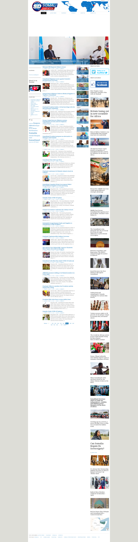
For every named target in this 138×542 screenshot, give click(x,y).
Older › (65, 325)
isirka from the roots (34, 108)
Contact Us (93, 12)
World (37, 142)
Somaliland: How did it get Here (52, 160)
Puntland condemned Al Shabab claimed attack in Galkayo (58, 171)
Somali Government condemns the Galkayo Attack (58, 209)
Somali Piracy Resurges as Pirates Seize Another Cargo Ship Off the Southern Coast (63, 61)
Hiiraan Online (33, 103)
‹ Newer (45, 323)
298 (70, 323)
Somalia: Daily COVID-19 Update (52, 198)
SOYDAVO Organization (35, 111)
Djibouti (31, 125)
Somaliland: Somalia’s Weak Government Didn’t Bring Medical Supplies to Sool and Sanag (57, 185)
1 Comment (48, 62)
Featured (63, 12)
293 (55, 323)
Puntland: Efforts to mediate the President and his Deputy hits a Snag (58, 286)
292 (52, 323)
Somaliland (34, 140)
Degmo (32, 113)
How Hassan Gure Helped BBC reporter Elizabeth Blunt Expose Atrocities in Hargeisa (57, 248)
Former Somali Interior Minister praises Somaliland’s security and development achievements (55, 121)
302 (57, 325)
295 (61, 323)
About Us (82, 12)
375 (61, 325)
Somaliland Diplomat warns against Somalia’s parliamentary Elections (56, 79)
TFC (35, 142)
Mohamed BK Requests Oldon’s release (54, 67)
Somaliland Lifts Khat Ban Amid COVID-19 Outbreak (58, 261)
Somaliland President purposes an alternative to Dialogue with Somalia (57, 137)
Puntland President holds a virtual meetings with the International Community (59, 107)
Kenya (35, 128)
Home (43, 12)
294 (58, 323)
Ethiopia (37, 125)
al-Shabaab (31, 123)
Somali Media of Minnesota (36, 99)
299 (73, 323)
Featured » (79, 66)
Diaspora (36, 123)
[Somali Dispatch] (69, 6)
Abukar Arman (94, 452)
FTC (30, 128)
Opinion (73, 12)
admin (33, 62)
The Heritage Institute (35, 106)
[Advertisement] (69, 25)
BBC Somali (33, 105)
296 (63, 323)
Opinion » (79, 107)
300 (51, 325)
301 (54, 325)
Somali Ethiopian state (70, 537)
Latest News (53, 12)
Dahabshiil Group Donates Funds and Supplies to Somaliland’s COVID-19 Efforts (57, 223)
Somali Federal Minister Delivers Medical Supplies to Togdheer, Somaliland (59, 94)
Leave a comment (60, 68)
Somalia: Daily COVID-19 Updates (52, 311)
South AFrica (31, 142)
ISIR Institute (33, 110)
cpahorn (32, 107)
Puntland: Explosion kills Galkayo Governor (56, 236)
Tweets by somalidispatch (34, 74)
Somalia (33, 133)
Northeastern (33, 130)
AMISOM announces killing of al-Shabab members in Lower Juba (58, 273)
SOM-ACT (32, 112)
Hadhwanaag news (34, 104)
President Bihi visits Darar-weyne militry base (57, 299)
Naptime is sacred (34, 114)
